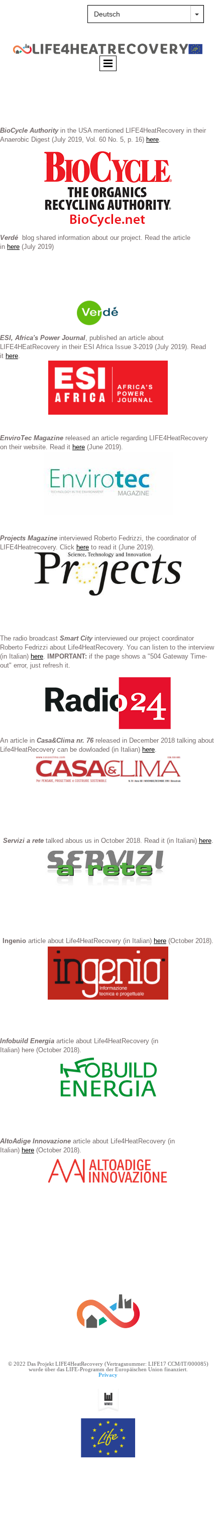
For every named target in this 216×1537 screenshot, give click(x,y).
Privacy (108, 1375)
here (152, 139)
